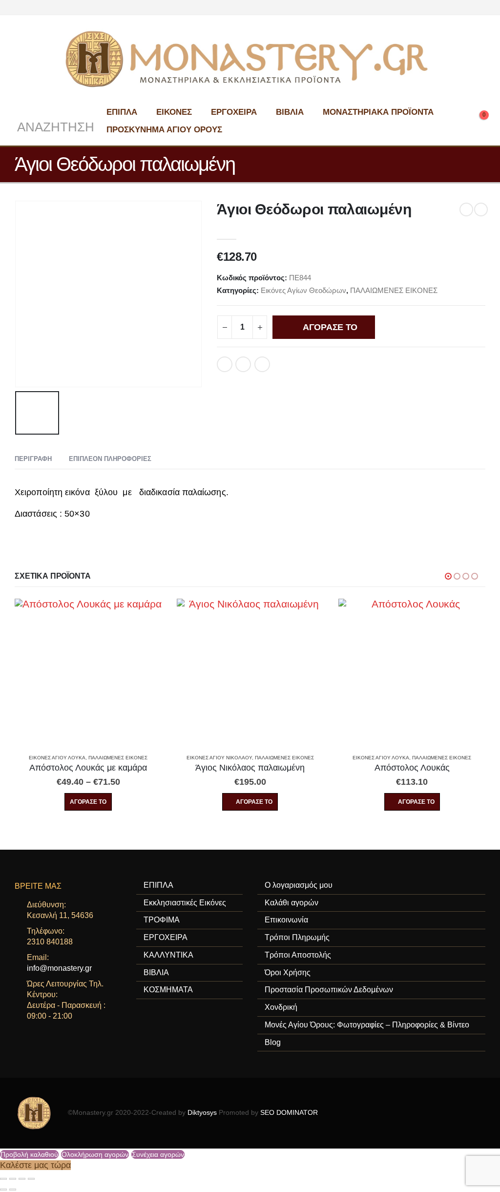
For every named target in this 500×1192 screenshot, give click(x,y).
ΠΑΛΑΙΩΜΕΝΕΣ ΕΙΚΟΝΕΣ (394, 290)
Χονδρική (281, 1007)
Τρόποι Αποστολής (298, 955)
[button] (54, 120)
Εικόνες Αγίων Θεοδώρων (303, 290)
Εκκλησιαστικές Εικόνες (185, 903)
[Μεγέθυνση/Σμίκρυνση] (3, 1179)
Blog (273, 1042)
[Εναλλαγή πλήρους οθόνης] (12, 1179)
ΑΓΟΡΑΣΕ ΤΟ (330, 327)
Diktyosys (202, 1113)
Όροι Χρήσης (288, 972)
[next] (481, 209)
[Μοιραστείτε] (22, 1179)
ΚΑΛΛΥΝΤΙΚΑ (168, 955)
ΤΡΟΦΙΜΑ (162, 920)
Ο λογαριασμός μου (299, 885)
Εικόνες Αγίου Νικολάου (219, 757)
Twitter (243, 364)
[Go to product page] (88, 672)
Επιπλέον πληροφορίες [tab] (110, 458)
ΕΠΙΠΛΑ (121, 112)
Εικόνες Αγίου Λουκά (57, 757)
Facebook (224, 364)
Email (262, 364)
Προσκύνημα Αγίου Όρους (164, 129)
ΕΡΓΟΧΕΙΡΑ (234, 112)
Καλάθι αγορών (291, 903)
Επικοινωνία (286, 920)
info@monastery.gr (59, 968)
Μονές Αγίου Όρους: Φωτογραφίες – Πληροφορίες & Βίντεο (367, 1025)
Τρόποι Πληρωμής (297, 937)
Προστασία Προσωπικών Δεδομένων (329, 989)
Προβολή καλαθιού (29, 1154)
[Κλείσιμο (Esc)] (31, 1179)
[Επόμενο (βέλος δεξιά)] (12, 1190)
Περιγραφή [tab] (33, 458)
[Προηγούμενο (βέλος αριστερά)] (3, 1190)
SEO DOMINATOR (289, 1113)
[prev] (466, 209)
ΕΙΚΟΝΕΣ (174, 112)
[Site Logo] (250, 59)
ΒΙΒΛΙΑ (290, 112)
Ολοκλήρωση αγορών (95, 1154)
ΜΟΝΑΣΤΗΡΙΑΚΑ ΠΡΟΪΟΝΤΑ (378, 112)
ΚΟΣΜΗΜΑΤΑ (168, 989)
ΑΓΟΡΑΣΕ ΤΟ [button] (254, 801)
